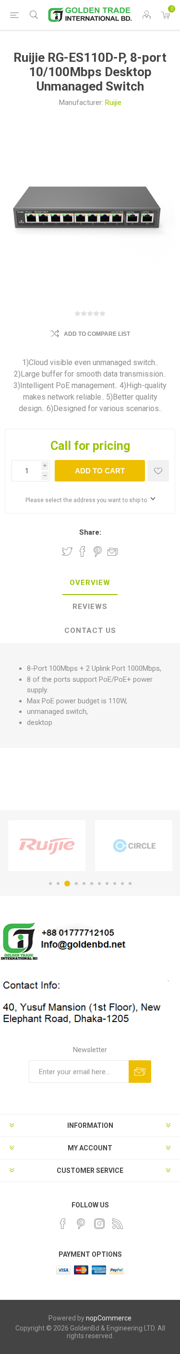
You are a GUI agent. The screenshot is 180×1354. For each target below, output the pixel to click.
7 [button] (99, 883)
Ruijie (113, 102)
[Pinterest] (81, 1223)
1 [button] (50, 883)
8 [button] (107, 883)
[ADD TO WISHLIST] (158, 471)
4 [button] (76, 883)
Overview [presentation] (90, 582)
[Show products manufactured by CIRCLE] (133, 845)
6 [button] (91, 883)
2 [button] (58, 883)
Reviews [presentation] (90, 606)
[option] (46, 845)
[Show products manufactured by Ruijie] (46, 845)
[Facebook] (63, 1223)
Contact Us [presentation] (90, 630)
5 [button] (84, 883)
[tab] (90, 583)
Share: (90, 532)
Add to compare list (97, 334)
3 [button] (67, 883)
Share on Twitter (67, 551)
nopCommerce (109, 1318)
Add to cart (100, 471)
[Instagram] (99, 1223)
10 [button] (122, 883)
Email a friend (113, 551)
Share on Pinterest (98, 551)
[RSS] (117, 1223)
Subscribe (140, 1071)
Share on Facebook (82, 551)
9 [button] (114, 883)
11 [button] (130, 883)
